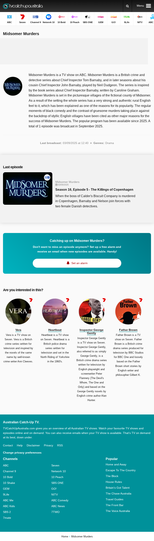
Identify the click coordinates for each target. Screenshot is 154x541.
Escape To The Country (121, 470)
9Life (6, 494)
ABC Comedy (59, 500)
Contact (8, 445)
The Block (112, 476)
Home (64, 536)
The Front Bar (115, 505)
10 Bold (8, 477)
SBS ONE (57, 482)
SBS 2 (7, 512)
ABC (6, 465)
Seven (55, 465)
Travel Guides (114, 499)
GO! (54, 488)
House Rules (114, 481)
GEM (6, 488)
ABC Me (8, 500)
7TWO (55, 512)
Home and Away (116, 464)
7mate (7, 517)
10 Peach (57, 477)
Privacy (48, 445)
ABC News (58, 506)
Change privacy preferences (22, 452)
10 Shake (9, 482)
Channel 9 (9, 471)
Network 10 (58, 471)
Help (20, 445)
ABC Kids (9, 506)
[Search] (127, 6)
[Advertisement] (77, 51)
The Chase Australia (118, 493)
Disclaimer (33, 445)
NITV (54, 494)
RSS (60, 445)
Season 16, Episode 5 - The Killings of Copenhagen (94, 189)
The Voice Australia (118, 511)
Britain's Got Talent (118, 487)
